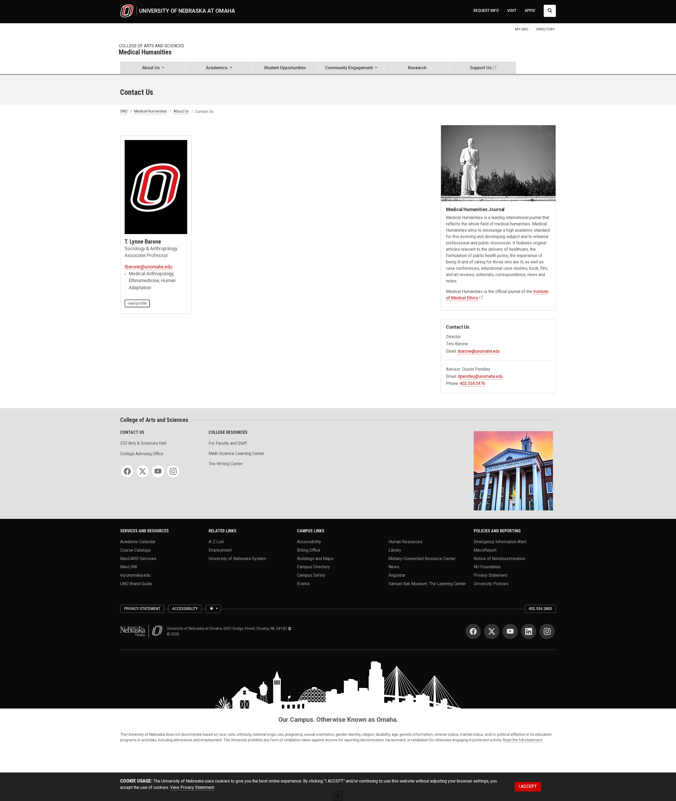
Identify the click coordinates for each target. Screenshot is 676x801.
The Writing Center (226, 463)
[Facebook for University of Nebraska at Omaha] (473, 631)
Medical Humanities (145, 52)
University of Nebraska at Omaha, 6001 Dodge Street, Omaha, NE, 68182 (227, 628)
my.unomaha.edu (135, 575)
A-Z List (216, 541)
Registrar (396, 575)
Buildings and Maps (315, 558)
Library (394, 549)
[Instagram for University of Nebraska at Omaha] (547, 631)
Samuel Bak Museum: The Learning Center (427, 583)
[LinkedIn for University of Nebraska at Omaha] (528, 631)
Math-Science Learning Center (236, 453)
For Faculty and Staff (228, 443)
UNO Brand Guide (136, 583)
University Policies (491, 583)
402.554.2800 (540, 609)
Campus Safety (311, 575)
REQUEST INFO (486, 10)
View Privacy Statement (192, 787)
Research (417, 67)
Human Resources (405, 541)
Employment (220, 549)
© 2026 (174, 634)
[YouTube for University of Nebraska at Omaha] (510, 631)
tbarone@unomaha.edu (148, 266)
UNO (124, 111)
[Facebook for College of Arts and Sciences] (127, 471)
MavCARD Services (138, 558)
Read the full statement (522, 740)
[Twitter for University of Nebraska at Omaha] (491, 631)
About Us (181, 111)
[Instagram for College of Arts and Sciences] (173, 471)
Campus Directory (313, 566)
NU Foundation (487, 566)
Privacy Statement (491, 575)
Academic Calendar (138, 541)
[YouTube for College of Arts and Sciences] (158, 471)
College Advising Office (141, 453)
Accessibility (309, 541)
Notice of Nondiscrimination (499, 558)
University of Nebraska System (237, 558)
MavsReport (485, 549)
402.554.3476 (472, 383)
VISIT (511, 10)
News (393, 566)
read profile (137, 303)
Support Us (481, 67)
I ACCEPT (528, 786)
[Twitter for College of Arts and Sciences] (143, 471)
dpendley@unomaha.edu (480, 376)
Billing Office (308, 549)
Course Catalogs (135, 549)
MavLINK (128, 566)
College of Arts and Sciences (151, 45)
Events (303, 583)
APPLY (530, 10)
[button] (153, 68)
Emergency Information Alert (500, 541)
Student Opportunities (285, 67)
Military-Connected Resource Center (422, 558)
